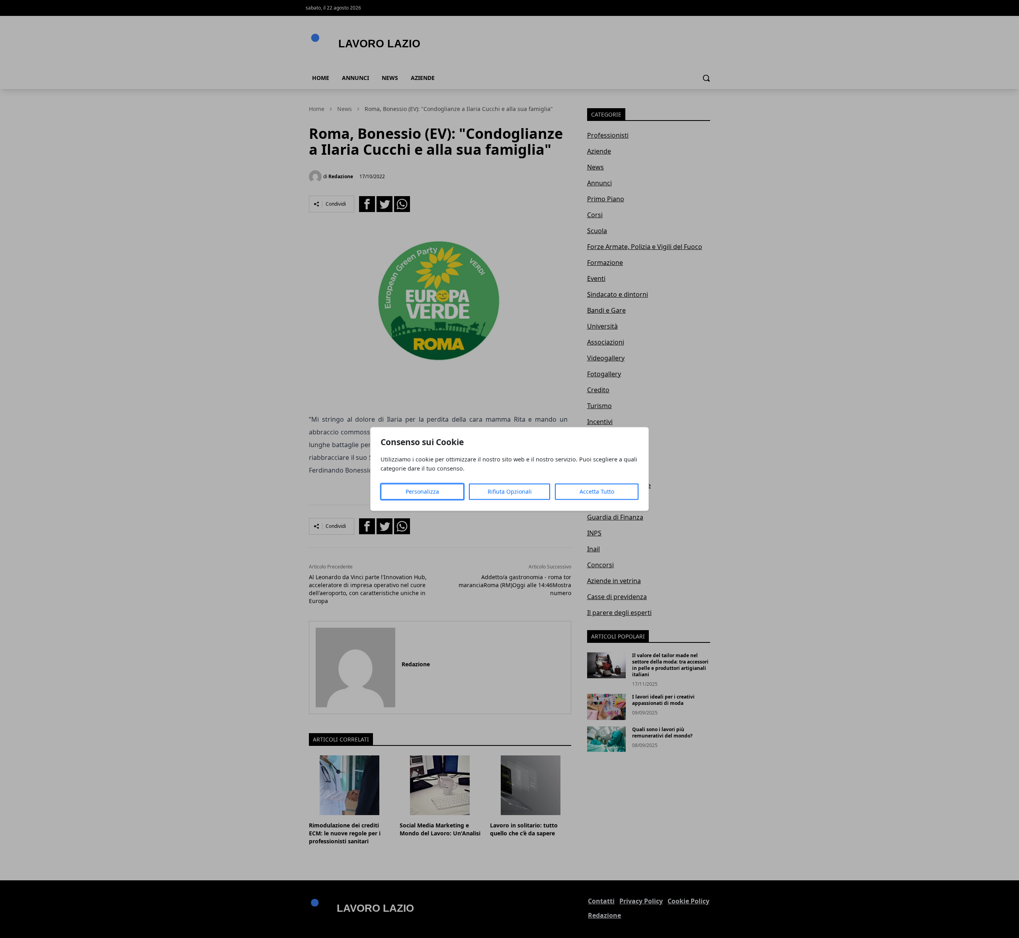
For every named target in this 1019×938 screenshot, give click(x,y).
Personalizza (422, 492)
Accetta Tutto (597, 492)
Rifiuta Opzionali (510, 492)
